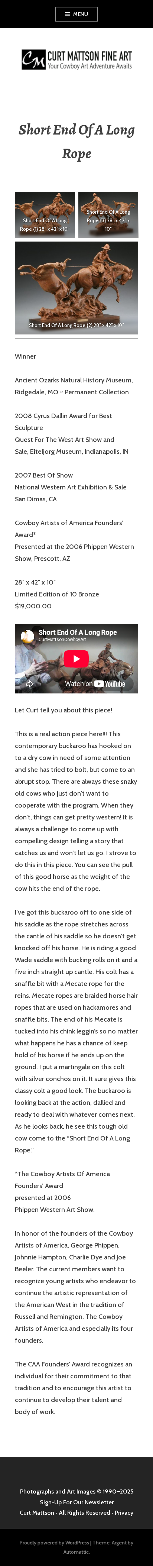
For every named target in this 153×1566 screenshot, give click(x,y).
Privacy (124, 1512)
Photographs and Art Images (57, 1491)
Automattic (76, 1552)
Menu (80, 14)
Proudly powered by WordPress (54, 1542)
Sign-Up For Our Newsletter (77, 1502)
